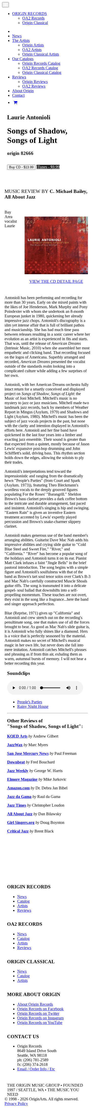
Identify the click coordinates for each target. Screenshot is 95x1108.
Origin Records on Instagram (40, 1018)
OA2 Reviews (33, 86)
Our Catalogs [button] (22, 59)
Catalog (23, 901)
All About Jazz (19, 814)
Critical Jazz (18, 831)
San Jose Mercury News (28, 753)
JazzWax (15, 745)
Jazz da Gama (19, 796)
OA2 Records (33, 18)
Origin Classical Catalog (41, 72)
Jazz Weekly (17, 771)
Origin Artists (33, 45)
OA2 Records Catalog (40, 68)
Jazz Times (16, 805)
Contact (18, 95)
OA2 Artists (32, 49)
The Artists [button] (21, 40)
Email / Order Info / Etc (36, 1069)
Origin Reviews (35, 81)
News (17, 36)
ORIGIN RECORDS (29, 13)
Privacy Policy (16, 1103)
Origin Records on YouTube (39, 1022)
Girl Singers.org (20, 822)
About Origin (23, 91)
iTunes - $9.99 (48, 167)
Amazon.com (18, 788)
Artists (22, 906)
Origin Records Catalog (41, 63)
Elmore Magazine (22, 779)
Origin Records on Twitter (38, 1013)
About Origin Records (35, 1004)
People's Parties (29, 702)
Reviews (24, 910)
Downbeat (16, 762)
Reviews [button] (19, 77)
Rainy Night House (32, 706)
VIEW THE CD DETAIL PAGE (56, 281)
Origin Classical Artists (40, 54)
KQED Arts (17, 736)
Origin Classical (35, 23)
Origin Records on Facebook (40, 1009)
